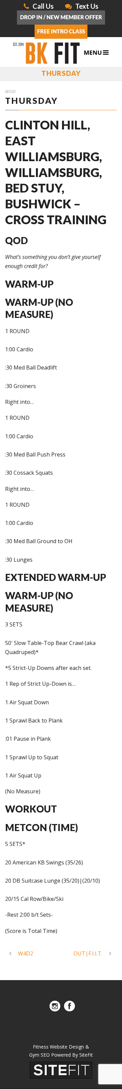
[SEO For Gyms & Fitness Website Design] (61, 1069)
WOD (10, 91)
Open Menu (96, 52)
